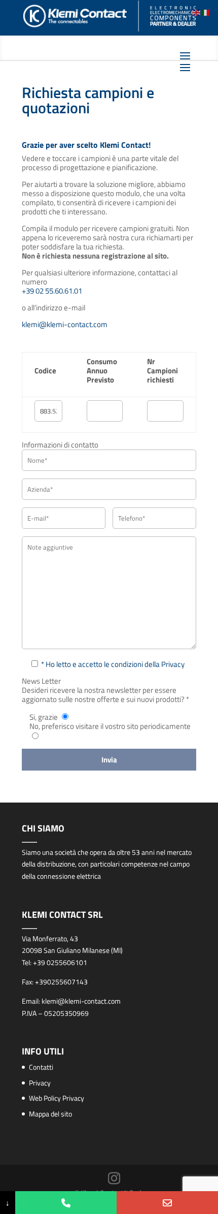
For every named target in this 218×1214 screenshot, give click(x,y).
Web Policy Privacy (56, 1098)
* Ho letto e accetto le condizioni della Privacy (113, 664)
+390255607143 (61, 981)
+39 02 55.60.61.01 (52, 291)
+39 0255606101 (60, 962)
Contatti (41, 1067)
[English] (196, 12)
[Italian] (205, 12)
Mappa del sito (50, 1113)
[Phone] (66, 1202)
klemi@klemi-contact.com (64, 324)
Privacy (40, 1082)
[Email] (167, 1202)
